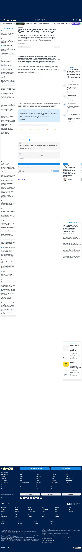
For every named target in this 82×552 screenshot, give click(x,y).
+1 (55, 150)
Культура (38, 478)
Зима (37, 474)
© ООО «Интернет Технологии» (7, 547)
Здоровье (22, 488)
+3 (55, 160)
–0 (58, 150)
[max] (34, 498)
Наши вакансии (4, 482)
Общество (53, 474)
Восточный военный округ (30, 124)
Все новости (4, 17)
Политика (53, 480)
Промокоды (19, 17)
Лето (37, 480)
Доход (39, 124)
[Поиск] (73, 20)
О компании (4, 478)
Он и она (53, 476)
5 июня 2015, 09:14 (21, 43)
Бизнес (21, 476)
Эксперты (69, 17)
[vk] (24, 498)
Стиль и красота (69, 478)
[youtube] (41, 498)
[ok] (27, 498)
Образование (39, 488)
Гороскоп (49, 17)
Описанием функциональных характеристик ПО (50, 535)
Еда (20, 484)
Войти (23, 171)
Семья (67, 474)
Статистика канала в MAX (7, 488)
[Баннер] (20, 23)
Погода (31, 17)
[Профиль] (79, 20)
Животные (22, 486)
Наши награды (4, 480)
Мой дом (38, 482)
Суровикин (45, 124)
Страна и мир (69, 480)
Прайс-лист (3, 476)
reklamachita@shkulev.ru (64, 528)
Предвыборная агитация (6, 486)
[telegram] (21, 498)
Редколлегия (63, 17)
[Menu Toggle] (2, 20)
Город (21, 480)
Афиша (44, 17)
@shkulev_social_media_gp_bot (54, 529)
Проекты (75, 17)
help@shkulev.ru (9, 538)
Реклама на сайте (5, 474)
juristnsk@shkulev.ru (30, 537)
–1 (58, 160)
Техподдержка (4, 484)
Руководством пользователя (47, 534)
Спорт (67, 476)
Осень (52, 478)
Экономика (68, 484)
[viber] (31, 498)
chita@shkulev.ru (15, 536)
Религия (53, 488)
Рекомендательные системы (47, 542)
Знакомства (26, 17)
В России (21, 124)
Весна (21, 478)
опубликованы (30, 62)
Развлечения (54, 486)
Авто (21, 474)
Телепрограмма (38, 17)
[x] (37, 498)
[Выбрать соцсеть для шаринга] (59, 47)
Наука (37, 484)
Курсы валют (56, 17)
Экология (68, 482)
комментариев (25, 47)
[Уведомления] (76, 20)
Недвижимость (12, 17)
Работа (52, 484)
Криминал (38, 476)
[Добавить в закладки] (55, 47)
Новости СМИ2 (22, 179)
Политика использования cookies (48, 540)
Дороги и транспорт (24, 482)
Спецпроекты (69, 486)
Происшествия (54, 482)
